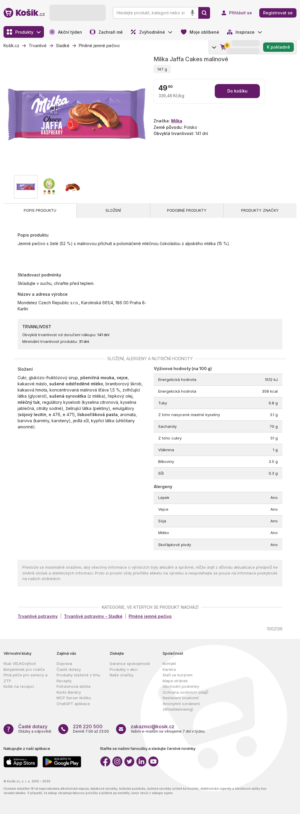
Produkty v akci (124, 669)
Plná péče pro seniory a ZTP (25, 678)
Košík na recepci (19, 686)
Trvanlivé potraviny (38, 616)
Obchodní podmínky (181, 686)
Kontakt (169, 663)
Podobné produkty (187, 210)
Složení (113, 210)
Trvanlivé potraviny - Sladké (93, 616)
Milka (176, 120)
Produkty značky (260, 210)
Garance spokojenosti (130, 663)
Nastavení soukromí (181, 697)
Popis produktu (40, 210)
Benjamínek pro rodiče (24, 669)
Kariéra (169, 669)
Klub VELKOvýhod (20, 663)
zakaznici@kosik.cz (152, 726)
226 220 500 (88, 726)
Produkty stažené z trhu (78, 675)
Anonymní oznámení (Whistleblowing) (181, 706)
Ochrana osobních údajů (185, 692)
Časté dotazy (69, 669)
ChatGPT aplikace (73, 703)
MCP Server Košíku (74, 697)
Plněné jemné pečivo (150, 616)
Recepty (64, 680)
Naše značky (121, 675)
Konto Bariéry (69, 692)
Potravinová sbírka (74, 686)
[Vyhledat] (204, 13)
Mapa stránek (175, 680)
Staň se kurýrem (177, 675)
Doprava (64, 663)
